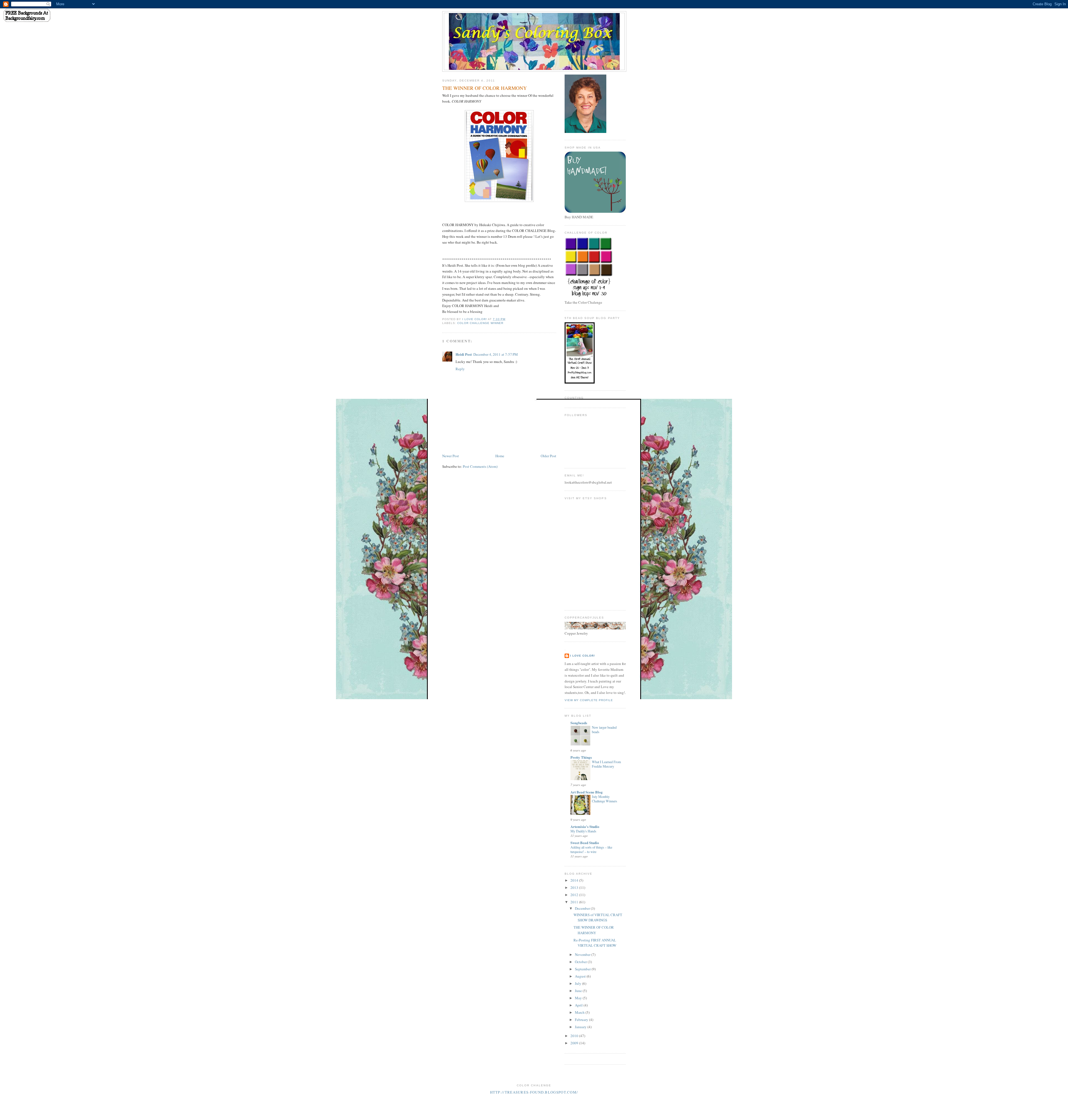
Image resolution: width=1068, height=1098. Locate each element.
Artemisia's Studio (584, 826)
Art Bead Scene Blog (586, 792)
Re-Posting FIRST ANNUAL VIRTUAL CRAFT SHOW (594, 943)
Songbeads (578, 722)
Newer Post (450, 455)
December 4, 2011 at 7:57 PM (495, 354)
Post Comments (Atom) (480, 466)
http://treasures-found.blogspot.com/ (534, 1092)
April (579, 1005)
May (579, 997)
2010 (574, 1035)
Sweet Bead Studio (584, 842)
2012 (574, 894)
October (581, 961)
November (583, 954)
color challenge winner (480, 323)
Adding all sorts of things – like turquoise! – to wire (591, 849)
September (583, 968)
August (581, 976)
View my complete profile (589, 700)
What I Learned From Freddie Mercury (606, 764)
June (579, 990)
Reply (460, 368)
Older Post (548, 455)
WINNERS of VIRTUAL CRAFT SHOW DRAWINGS (597, 917)
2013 (574, 887)
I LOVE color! (582, 655)
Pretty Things (581, 757)
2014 (574, 880)
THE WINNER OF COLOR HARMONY (593, 930)
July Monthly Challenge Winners (604, 798)
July (578, 983)
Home (499, 455)
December (583, 908)
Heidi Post (464, 354)
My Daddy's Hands (583, 831)
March (580, 1012)
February (582, 1019)
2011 (574, 901)
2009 (574, 1042)
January (581, 1026)
